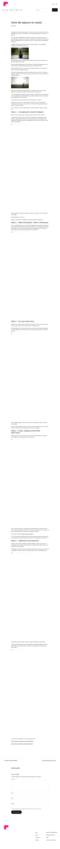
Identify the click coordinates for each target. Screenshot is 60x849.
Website (12, 803)
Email (12, 798)
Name (12, 792)
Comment (13, 779)
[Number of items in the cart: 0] (56, 4)
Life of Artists (13, 25)
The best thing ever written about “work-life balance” (22, 741)
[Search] (55, 10)
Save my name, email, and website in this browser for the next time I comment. (26, 808)
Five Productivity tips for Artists (49, 760)
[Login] (53, 4)
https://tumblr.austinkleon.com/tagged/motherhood (22, 743)
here (16, 214)
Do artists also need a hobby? (26, 534)
